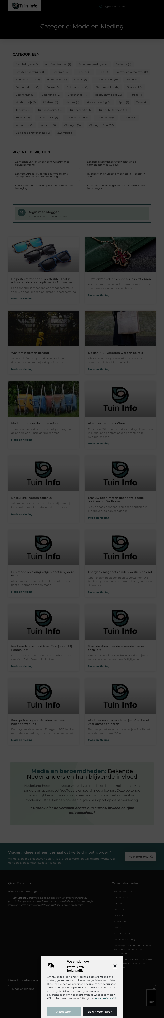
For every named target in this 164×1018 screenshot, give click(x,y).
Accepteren (64, 1011)
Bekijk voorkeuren (100, 1011)
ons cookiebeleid (105, 998)
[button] (115, 966)
